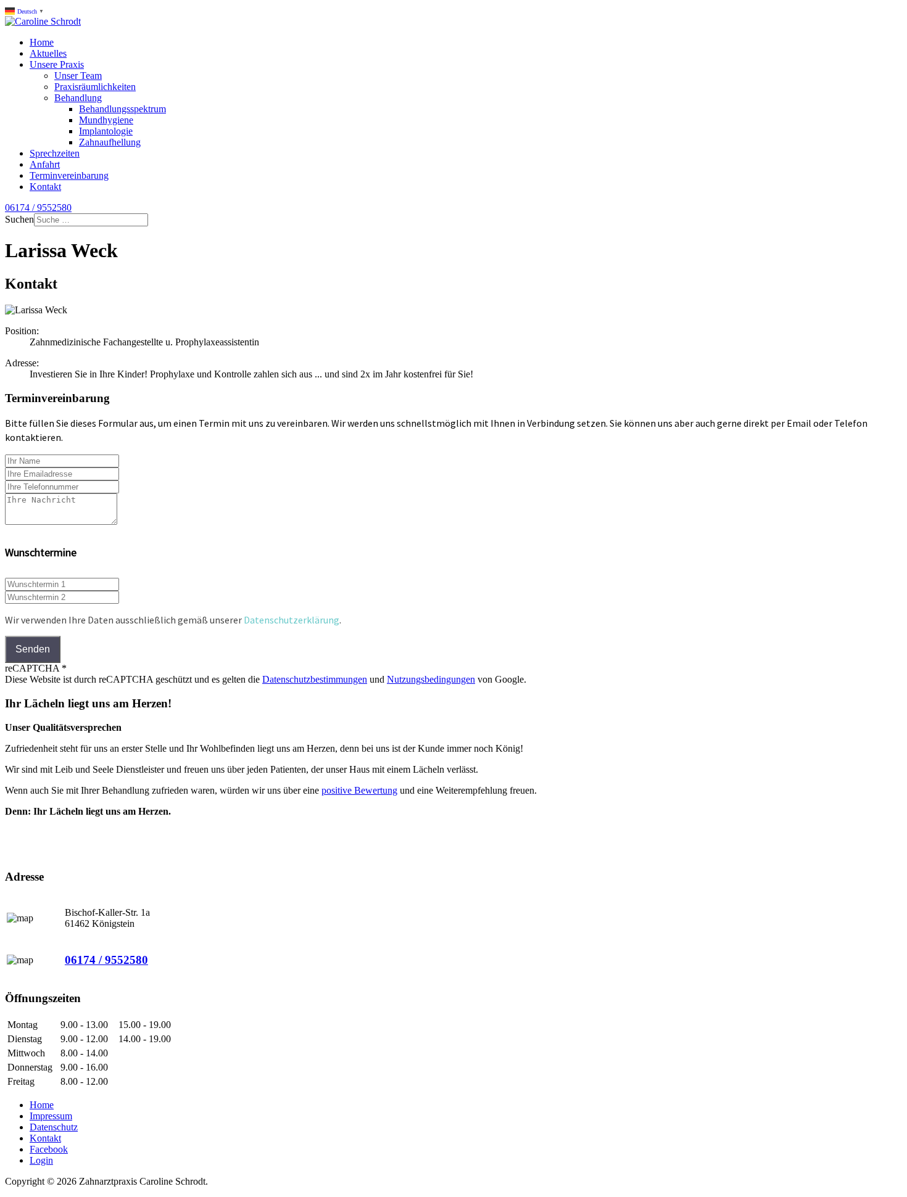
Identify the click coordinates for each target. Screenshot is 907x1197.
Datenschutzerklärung (291, 620)
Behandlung (78, 98)
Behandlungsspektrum (122, 109)
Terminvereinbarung (69, 175)
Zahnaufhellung (110, 142)
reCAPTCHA (36, 668)
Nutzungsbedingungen (431, 679)
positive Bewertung (359, 790)
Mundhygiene (106, 120)
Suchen (19, 219)
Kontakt (45, 186)
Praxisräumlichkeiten (95, 86)
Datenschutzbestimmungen (314, 679)
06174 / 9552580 (38, 207)
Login (41, 1160)
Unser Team (78, 75)
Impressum (51, 1116)
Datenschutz (54, 1127)
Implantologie (106, 131)
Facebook (49, 1149)
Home (42, 42)
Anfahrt (45, 164)
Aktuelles (48, 53)
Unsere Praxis (57, 64)
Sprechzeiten (55, 153)
